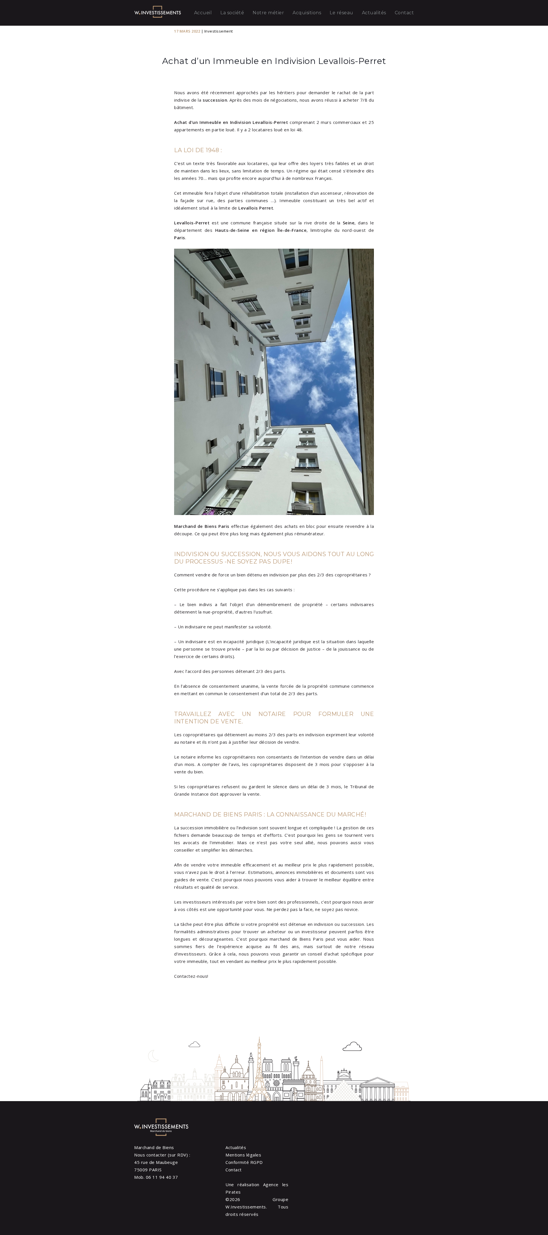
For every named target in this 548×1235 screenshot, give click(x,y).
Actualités (374, 12)
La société (232, 12)
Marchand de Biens (154, 1147)
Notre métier (268, 12)
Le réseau (341, 12)
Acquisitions (307, 12)
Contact (404, 12)
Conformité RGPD (244, 1162)
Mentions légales (243, 1155)
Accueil (203, 12)
